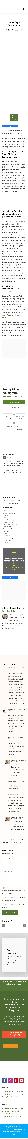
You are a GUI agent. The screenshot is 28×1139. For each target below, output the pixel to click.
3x (10, 457)
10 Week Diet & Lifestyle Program (13, 1094)
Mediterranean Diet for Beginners (13, 1108)
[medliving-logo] (9, 3)
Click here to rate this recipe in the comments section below (14, 567)
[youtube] (21, 1080)
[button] (4, 397)
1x (4, 457)
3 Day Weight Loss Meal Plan (12, 1116)
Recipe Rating (7, 854)
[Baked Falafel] (17, 925)
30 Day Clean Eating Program (12, 1097)
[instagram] (10, 1080)
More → (19, 628)
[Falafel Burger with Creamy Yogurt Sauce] (10, 925)
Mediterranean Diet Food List (11, 1111)
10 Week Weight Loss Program (12, 1091)
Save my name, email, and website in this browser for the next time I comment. (13, 890)
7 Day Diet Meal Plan (9, 1114)
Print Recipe (15, 402)
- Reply (10, 669)
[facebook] (4, 1080)
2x (7, 457)
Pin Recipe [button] (15, 407)
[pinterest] (16, 1080)
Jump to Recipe (14, 117)
